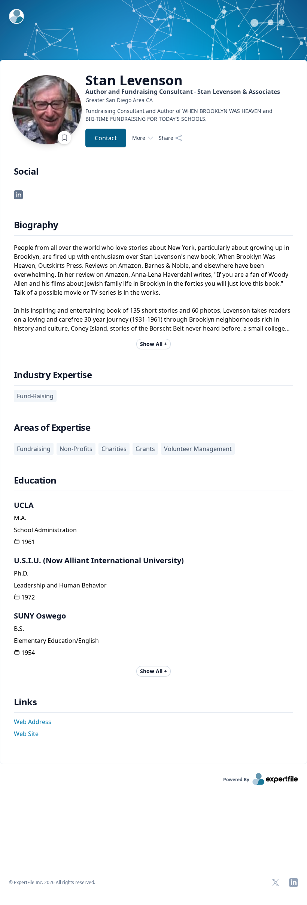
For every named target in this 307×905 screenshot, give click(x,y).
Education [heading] (35, 480)
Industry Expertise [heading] (53, 375)
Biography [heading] (36, 225)
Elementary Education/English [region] (56, 640)
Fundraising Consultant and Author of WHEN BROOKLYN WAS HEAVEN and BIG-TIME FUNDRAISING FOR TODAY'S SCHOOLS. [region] (179, 114)
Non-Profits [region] (76, 449)
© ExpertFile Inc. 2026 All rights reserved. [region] (52, 882)
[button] (18, 194)
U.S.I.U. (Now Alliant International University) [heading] (99, 560)
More (138, 137)
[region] (182, 100)
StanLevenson (134, 80)
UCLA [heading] (24, 505)
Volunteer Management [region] (198, 449)
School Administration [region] (45, 530)
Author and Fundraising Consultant (182, 92)
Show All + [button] (153, 343)
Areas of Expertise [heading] (52, 427)
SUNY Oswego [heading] (40, 616)
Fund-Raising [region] (35, 396)
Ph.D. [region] (21, 573)
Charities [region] (114, 449)
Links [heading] (25, 702)
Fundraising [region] (34, 449)
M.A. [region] (20, 518)
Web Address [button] (32, 722)
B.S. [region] (19, 629)
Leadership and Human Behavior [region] (60, 585)
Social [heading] (26, 171)
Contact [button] (106, 138)
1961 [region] (28, 542)
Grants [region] (145, 449)
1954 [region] (28, 652)
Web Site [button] (26, 734)
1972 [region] (28, 597)
